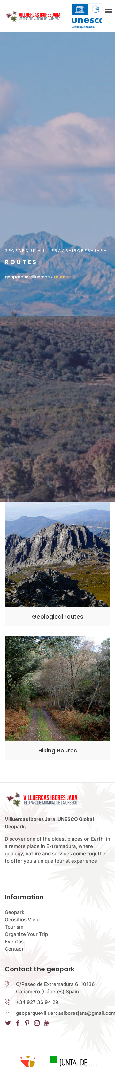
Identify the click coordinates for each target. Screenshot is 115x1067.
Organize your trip (26, 934)
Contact (14, 949)
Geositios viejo (22, 919)
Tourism (14, 927)
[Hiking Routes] (57, 688)
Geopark (14, 912)
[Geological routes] (57, 554)
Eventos (14, 942)
